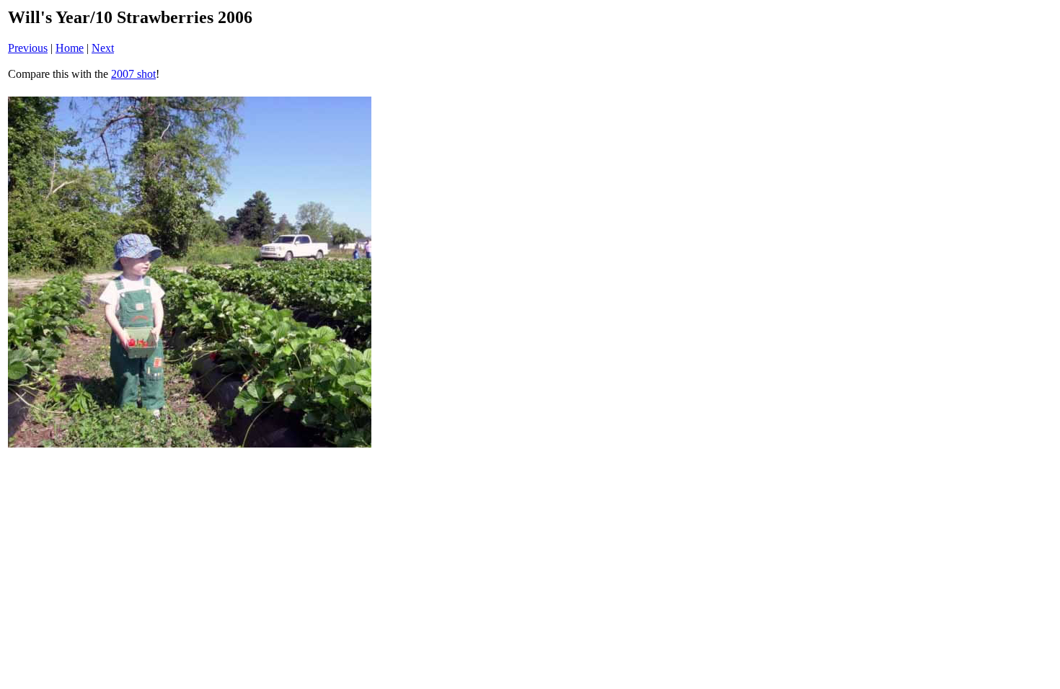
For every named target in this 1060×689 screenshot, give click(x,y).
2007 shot (133, 74)
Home (70, 48)
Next (103, 48)
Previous (28, 48)
